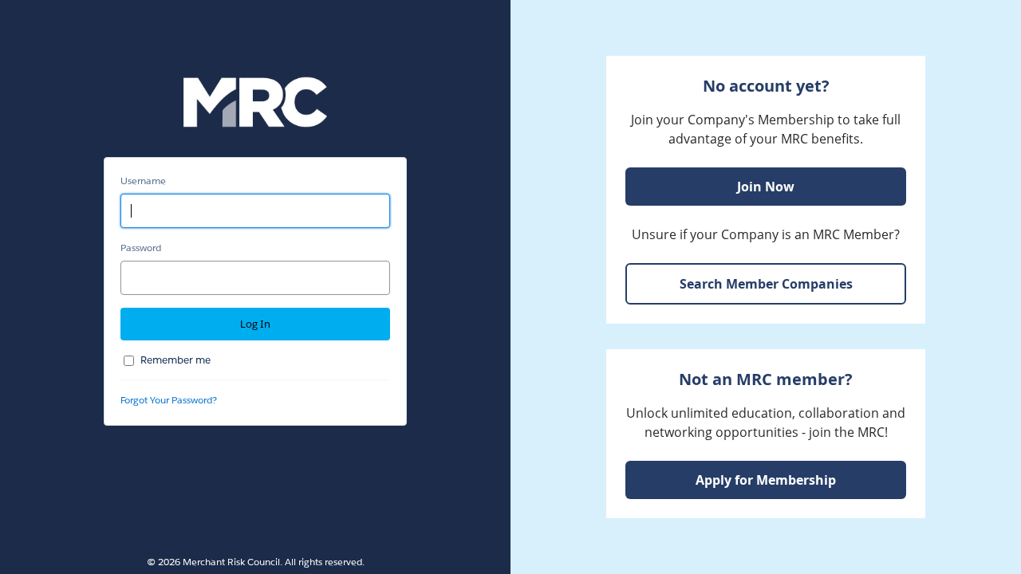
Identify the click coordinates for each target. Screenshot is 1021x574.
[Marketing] (765, 287)
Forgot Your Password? (168, 400)
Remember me (175, 360)
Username (143, 180)
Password (140, 247)
